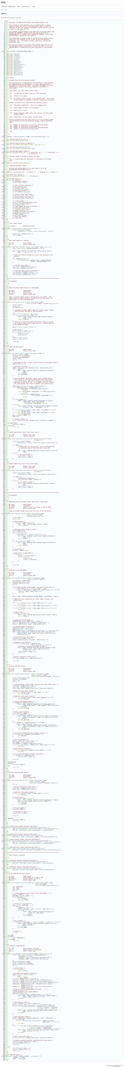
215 (3, 302)
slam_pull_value (20, 513)
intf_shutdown (17, 272)
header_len (20, 205)
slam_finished (19, 247)
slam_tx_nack (19, 353)
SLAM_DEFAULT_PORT (46, 1005)
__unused (54, 676)
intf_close (22, 830)
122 (3, 180)
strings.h (17, 58)
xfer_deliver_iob (22, 420)
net (2, 9)
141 (3, 205)
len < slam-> (21, 723)
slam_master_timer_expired (23, 438)
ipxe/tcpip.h (18, 72)
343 (3, 470)
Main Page (4, 6)
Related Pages (12, 6)
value (54, 303)
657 (3, 882)
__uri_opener (34, 1056)
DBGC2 (19, 316)
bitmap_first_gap (27, 386)
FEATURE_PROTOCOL (19, 136)
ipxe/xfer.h (17, 68)
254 (3, 353)
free (14, 235)
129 (3, 189)
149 (3, 215)
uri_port (32, 1005)
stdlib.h (16, 55)
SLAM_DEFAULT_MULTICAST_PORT (40, 957)
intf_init (16, 979)
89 (3, 136)
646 (3, 868)
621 (3, 835)
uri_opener (15, 1056)
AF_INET (29, 956)
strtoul (38, 909)
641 (3, 861)
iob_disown (43, 420)
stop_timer (16, 266)
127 (3, 186)
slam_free (18, 228)
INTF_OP (15, 828)
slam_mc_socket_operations (38, 840)
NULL (43, 603)
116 (3, 172)
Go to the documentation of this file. (11, 18)
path (20, 1019)
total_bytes (25, 207)
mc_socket (27, 191)
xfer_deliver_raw (23, 260)
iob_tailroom (25, 315)
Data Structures (25, 6)
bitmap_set (24, 750)
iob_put (19, 331)
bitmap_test (25, 394)
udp (5, 9)
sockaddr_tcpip (45, 885)
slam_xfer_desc (35, 868)
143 (3, 207)
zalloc (19, 974)
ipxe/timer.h (18, 73)
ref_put (15, 1043)
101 (3, 152)
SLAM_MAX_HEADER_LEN (29, 202)
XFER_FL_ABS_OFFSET (27, 742)
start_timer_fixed (18, 688)
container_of (22, 231)
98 (3, 148)
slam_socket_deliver (21, 780)
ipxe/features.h (19, 64)
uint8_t (15, 202)
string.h (16, 56)
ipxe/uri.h (17, 71)
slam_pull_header (20, 578)
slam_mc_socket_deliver (22, 673)
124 (3, 182)
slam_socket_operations (37, 827)
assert (15, 327)
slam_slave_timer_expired (23, 470)
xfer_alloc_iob (22, 367)
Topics (18, 6)
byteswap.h (17, 61)
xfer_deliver (25, 744)
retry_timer (21, 195)
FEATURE (9, 136)
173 (3, 247)
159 (3, 228)
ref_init (15, 978)
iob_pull (15, 550)
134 (3, 195)
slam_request (16, 180)
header (20, 202)
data (20, 304)
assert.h (16, 60)
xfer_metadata (40, 676)
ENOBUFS (25, 319)
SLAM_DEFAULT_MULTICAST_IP (39, 959)
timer (49, 438)
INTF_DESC (16, 836)
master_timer (29, 195)
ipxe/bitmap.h (18, 67)
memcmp (19, 589)
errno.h (16, 59)
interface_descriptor (23, 835)
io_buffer (34, 303)
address (53, 885)
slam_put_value (19, 302)
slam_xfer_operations (37, 861)
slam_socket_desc (36, 835)
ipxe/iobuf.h (18, 65)
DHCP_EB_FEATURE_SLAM (38, 136)
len (18, 306)
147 (3, 213)
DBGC (14, 251)
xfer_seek (16, 658)
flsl (20, 314)
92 (3, 140)
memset (15, 639)
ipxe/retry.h (18, 75)
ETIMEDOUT (36, 479)
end (18, 889)
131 (3, 191)
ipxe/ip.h (17, 63)
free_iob (15, 424)
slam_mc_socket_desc (37, 848)
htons (32, 909)
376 (3, 513)
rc (47, 247)
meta (28, 677)
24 (3, 51)
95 (3, 144)
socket (26, 189)
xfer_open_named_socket (28, 1006)
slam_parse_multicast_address (24, 882)
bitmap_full (19, 755)
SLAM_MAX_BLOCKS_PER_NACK (39, 388)
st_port (19, 1005)
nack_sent (18, 218)
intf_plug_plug (17, 1041)
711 (3, 953)
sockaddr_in (29, 955)
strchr (19, 905)
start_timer (21, 456)
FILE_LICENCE (11, 51)
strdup (22, 895)
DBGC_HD (20, 801)
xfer (25, 186)
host (22, 969)
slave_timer (29, 198)
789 (3, 1056)
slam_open (18, 953)
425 (3, 578)
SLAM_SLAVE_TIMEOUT (46, 688)
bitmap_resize (25, 643)
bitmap (19, 215)
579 (3, 780)
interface (20, 186)
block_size (25, 210)
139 (3, 202)
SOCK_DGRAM (51, 1006)
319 (3, 438)
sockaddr (41, 922)
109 (3, 163)
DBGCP (19, 400)
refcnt (19, 182)
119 (3, 176)
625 (3, 840)
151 (3, 218)
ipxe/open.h (17, 69)
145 (3, 210)
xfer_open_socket (26, 1025)
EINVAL (25, 525)
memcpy (15, 624)
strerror (26, 252)
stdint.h (16, 54)
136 (3, 198)
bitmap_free (16, 233)
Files (33, 6)
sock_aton (19, 922)
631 (3, 848)
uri (45, 953)
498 (3, 673)
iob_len (18, 522)
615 (3, 827)
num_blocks (25, 213)
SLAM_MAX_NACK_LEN (45, 367)
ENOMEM (24, 373)
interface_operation (23, 827)
